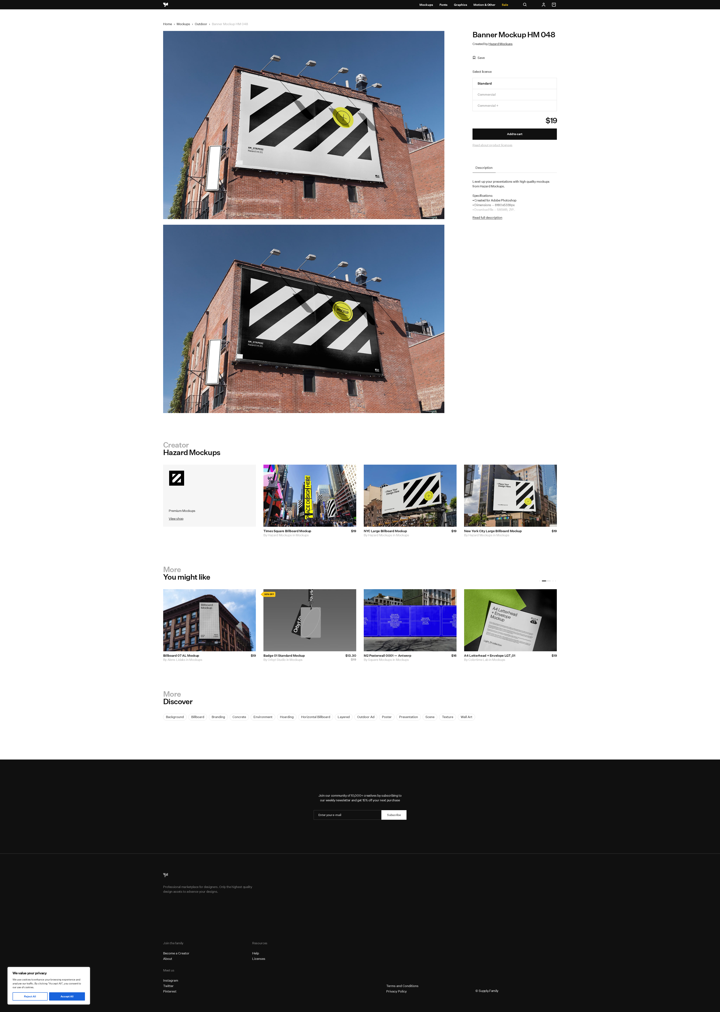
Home (167, 24)
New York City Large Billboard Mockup (493, 531)
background (175, 717)
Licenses (258, 959)
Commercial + (488, 105)
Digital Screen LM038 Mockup (186, 655)
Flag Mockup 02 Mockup (382, 655)
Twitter (168, 986)
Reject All (30, 996)
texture (447, 717)
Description (484, 168)
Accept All (67, 996)
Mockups (426, 5)
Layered (344, 717)
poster (387, 717)
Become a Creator (176, 953)
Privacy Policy (396, 991)
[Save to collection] (348, 472)
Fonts (444, 5)
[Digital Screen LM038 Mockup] (209, 620)
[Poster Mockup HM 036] (309, 620)
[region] (49, 985)
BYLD (372, 660)
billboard (197, 717)
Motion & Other (484, 5)
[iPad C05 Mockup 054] (510, 620)
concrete (239, 717)
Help (255, 953)
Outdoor (201, 24)
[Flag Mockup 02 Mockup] (410, 620)
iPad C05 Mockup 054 (481, 655)
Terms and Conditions (402, 986)
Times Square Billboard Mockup (287, 531)
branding (218, 717)
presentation (408, 717)
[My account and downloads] (543, 5)
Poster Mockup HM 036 (281, 655)
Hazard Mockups (500, 44)
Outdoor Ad (365, 717)
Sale (505, 5)
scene (429, 717)
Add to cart (514, 134)
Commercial (487, 94)
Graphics (460, 5)
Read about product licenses (492, 145)
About (167, 959)
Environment (263, 717)
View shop (176, 519)
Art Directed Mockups (483, 660)
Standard (485, 83)
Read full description (487, 217)
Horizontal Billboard (315, 717)
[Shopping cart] (554, 5)
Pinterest (169, 991)
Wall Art (466, 717)
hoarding (287, 717)
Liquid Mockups (178, 660)
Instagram (170, 980)
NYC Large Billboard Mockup (385, 531)
